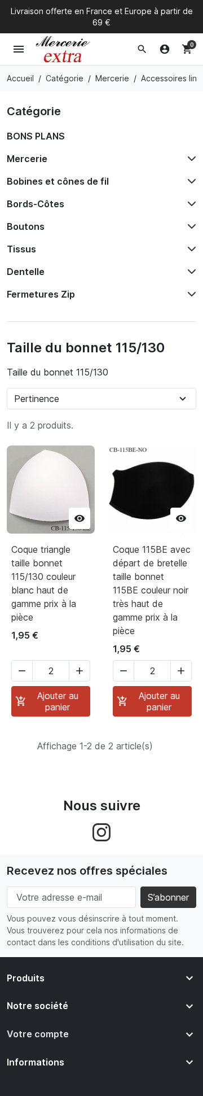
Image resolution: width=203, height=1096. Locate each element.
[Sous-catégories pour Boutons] (189, 226)
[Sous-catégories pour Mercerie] (189, 159)
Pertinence (36, 398)
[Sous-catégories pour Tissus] (189, 249)
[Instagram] (101, 831)
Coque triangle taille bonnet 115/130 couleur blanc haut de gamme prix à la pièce (43, 583)
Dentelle (26, 271)
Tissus (21, 249)
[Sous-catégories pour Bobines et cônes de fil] (189, 181)
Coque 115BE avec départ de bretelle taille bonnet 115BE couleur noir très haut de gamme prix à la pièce (152, 590)
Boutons (26, 226)
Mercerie (27, 158)
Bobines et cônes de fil (58, 181)
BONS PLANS (36, 136)
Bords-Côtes (35, 203)
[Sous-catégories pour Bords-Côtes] (189, 204)
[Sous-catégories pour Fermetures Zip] (189, 294)
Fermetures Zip (41, 294)
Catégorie (34, 111)
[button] (142, 49)
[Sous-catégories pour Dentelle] (189, 272)
